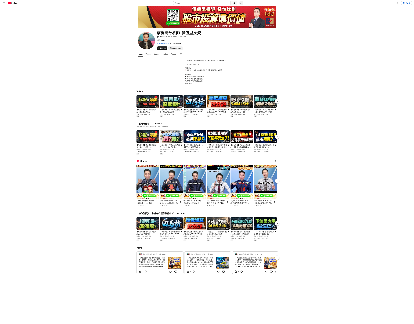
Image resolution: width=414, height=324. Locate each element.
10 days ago (258, 254)
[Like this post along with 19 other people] (188, 271)
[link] (160, 263)
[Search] (234, 3)
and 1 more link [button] (175, 44)
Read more (188, 83)
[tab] (140, 54)
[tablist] (207, 54)
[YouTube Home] (12, 3)
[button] (188, 83)
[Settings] (397, 3)
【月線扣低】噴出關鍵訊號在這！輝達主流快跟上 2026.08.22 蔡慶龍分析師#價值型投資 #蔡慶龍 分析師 (206, 60)
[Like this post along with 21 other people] (140, 271)
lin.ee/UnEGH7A (163, 44)
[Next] (277, 101)
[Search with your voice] (241, 3)
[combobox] (202, 3)
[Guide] (4, 3)
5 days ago (210, 254)
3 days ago (162, 254)
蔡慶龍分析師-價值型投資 (143, 149)
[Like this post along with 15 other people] (236, 271)
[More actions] (158, 110)
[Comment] (175, 271)
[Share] (170, 271)
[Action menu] (180, 271)
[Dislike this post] (146, 271)
